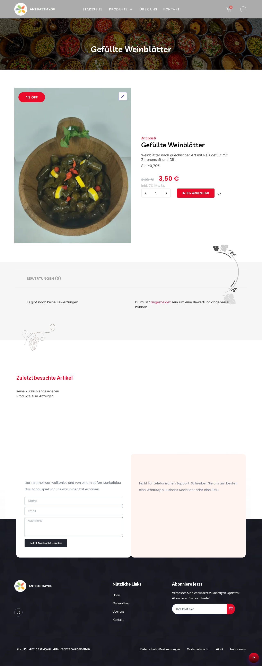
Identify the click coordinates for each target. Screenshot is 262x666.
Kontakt (171, 9)
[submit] (231, 609)
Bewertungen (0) (44, 278)
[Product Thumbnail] (123, 96)
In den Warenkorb (195, 193)
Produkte (118, 9)
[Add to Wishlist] (219, 194)
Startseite (92, 9)
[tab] (44, 278)
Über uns (148, 9)
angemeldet (161, 302)
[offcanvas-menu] (243, 9)
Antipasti (148, 138)
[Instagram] (18, 612)
